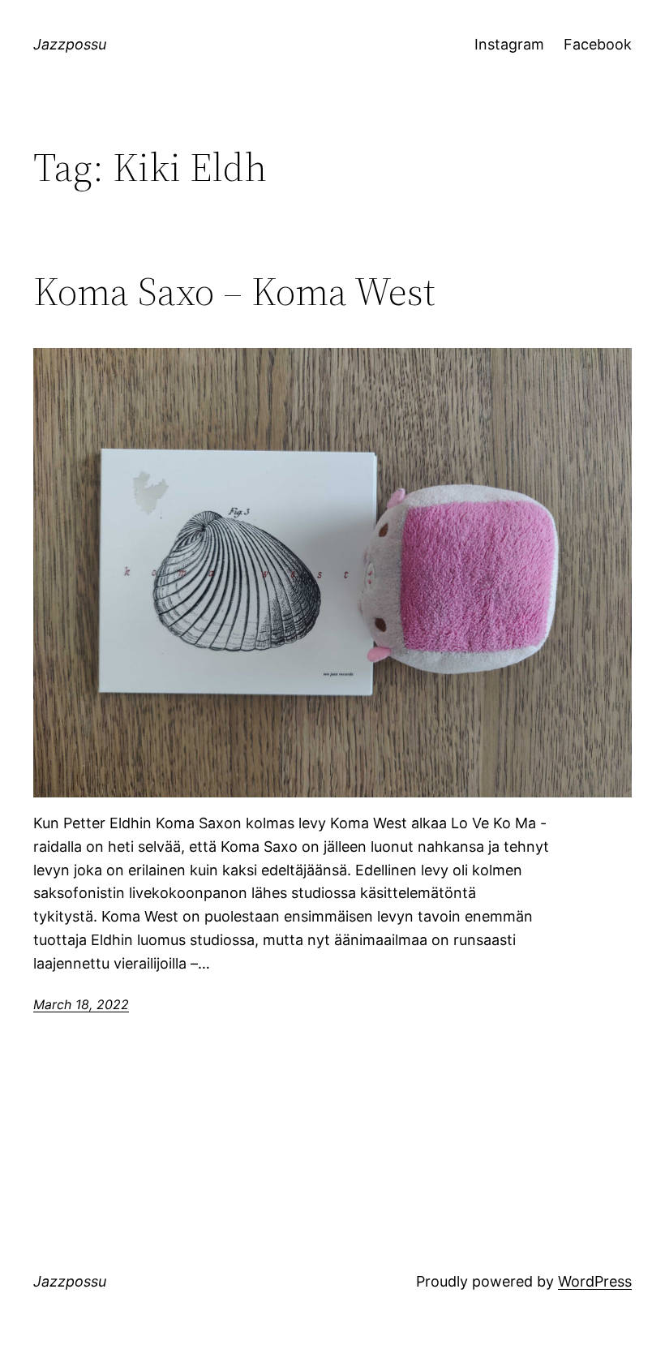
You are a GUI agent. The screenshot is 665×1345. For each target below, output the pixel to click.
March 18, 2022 (81, 1004)
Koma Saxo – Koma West (234, 292)
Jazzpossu (69, 44)
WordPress (595, 1281)
